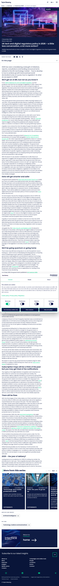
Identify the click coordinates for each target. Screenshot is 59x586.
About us (4, 559)
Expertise (4, 562)
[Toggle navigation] (57, 2)
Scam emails (14, 579)
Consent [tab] (10, 279)
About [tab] (48, 279)
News (3, 560)
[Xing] (22, 57)
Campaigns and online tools (37, 559)
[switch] (22, 304)
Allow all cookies (48, 309)
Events (31, 564)
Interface (9, 6)
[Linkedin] (14, 57)
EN (51, 2)
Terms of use (5, 579)
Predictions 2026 (19, 6)
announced (15, 266)
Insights (4, 564)
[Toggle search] (47, 2)
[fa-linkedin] (21, 573)
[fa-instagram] (5, 573)
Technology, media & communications (15, 525)
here (7, 441)
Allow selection (29, 309)
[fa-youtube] (38, 573)
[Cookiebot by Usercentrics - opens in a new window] (51, 275)
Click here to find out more (13, 491)
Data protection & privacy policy (10, 577)
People (31, 560)
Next (53, 471)
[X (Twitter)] (20, 57)
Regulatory (21, 295)
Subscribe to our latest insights (15, 553)
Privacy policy (13, 295)
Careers (4, 568)
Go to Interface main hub (29, 538)
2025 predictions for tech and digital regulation (18, 83)
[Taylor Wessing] (6, 3)
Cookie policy (5, 295)
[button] (47, 2)
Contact (31, 566)
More (29, 29)
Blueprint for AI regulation (31, 135)
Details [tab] (29, 279)
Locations (32, 562)
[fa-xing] (54, 573)
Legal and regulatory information (40, 577)
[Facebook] (17, 57)
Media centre (5, 566)
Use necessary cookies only (11, 309)
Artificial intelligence (9, 516)
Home (3, 6)
